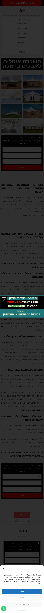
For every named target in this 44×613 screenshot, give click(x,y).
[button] (3, 568)
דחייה (22, 598)
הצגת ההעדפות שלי (22, 604)
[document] (22, 306)
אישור (22, 591)
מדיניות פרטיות (22, 610)
